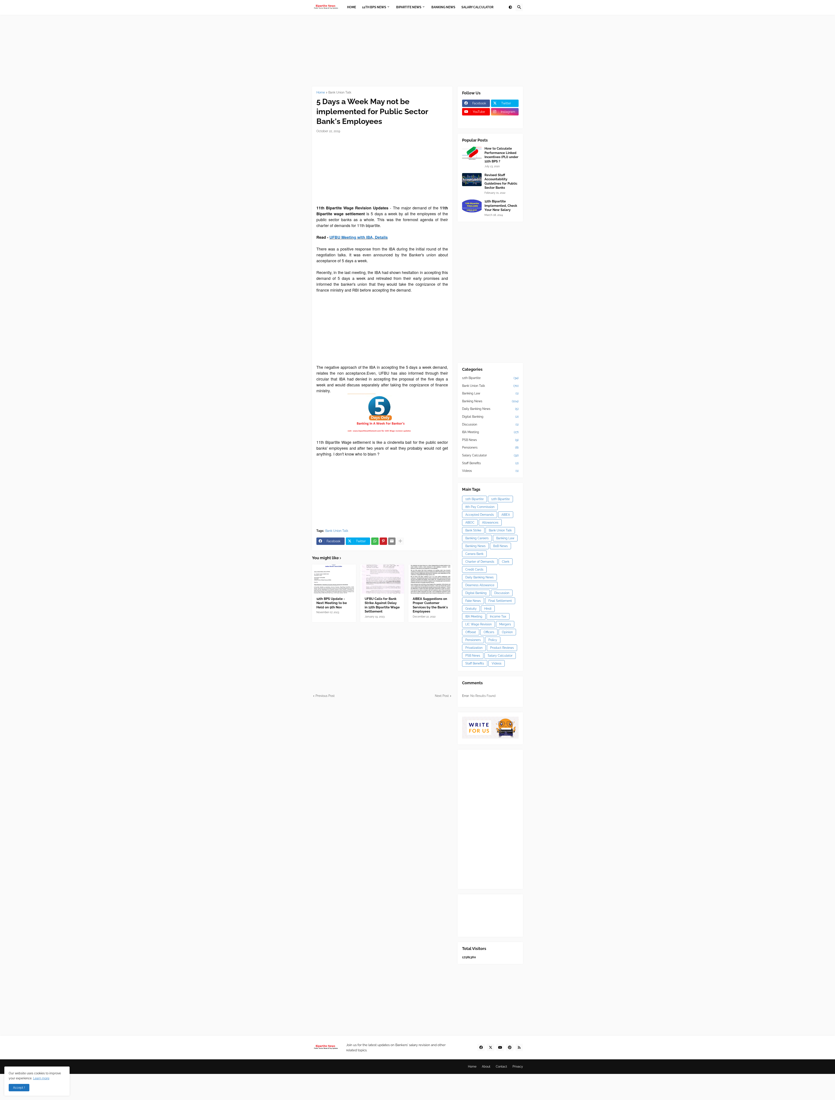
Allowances (490, 522)
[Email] (392, 541)
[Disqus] (382, 752)
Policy (492, 640)
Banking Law (490, 393)
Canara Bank (474, 554)
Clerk (505, 561)
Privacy (518, 1066)
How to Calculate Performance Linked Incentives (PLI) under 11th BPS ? (501, 155)
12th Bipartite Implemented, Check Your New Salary (500, 205)
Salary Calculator (490, 455)
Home (320, 92)
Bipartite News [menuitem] (408, 7)
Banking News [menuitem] (443, 7)
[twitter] (490, 1047)
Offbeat (470, 632)
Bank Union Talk (339, 92)
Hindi (487, 608)
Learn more (41, 1078)
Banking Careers (477, 538)
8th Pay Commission (479, 507)
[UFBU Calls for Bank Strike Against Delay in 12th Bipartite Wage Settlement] (382, 579)
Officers (489, 632)
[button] (510, 7)
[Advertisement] (417, 50)
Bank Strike (473, 530)
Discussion (490, 424)
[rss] (519, 1047)
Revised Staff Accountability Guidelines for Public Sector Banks (500, 181)
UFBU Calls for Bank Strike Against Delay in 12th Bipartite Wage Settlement (382, 605)
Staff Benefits (490, 463)
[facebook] (481, 1047)
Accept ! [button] (19, 1087)
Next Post (442, 696)
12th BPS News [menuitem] (374, 7)
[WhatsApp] (375, 541)
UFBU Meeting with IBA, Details (358, 237)
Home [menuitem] (351, 7)
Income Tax (498, 616)
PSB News (490, 440)
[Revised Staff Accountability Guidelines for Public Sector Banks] (472, 179)
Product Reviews (502, 647)
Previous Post (325, 696)
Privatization (474, 647)
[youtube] (500, 1047)
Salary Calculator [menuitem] (477, 7)
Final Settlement (500, 601)
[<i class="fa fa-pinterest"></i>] (476, 120)
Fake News (473, 601)
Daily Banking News (490, 409)
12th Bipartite (490, 378)
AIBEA (505, 514)
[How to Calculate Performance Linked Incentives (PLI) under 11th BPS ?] (472, 153)
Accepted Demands (479, 514)
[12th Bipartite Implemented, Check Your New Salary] (472, 205)
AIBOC (469, 522)
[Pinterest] (383, 541)
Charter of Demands (479, 561)
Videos (490, 470)
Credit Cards (474, 569)
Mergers (505, 624)
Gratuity (471, 608)
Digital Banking (490, 416)
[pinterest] (509, 1047)
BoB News (500, 546)
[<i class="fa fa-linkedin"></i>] (505, 120)
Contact (501, 1066)
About (486, 1066)
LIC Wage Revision (478, 624)
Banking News (490, 401)
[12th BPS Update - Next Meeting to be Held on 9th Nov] (334, 579)
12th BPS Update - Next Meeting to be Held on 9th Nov (331, 603)
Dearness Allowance (479, 585)
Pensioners (490, 447)
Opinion (507, 632)
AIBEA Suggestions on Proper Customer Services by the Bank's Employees (430, 605)
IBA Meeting (490, 432)
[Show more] (400, 541)
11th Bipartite (474, 499)
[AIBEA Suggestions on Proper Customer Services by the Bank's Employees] (430, 579)
